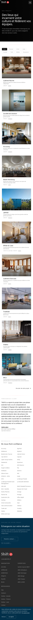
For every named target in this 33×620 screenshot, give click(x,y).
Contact (3, 605)
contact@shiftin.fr (6, 559)
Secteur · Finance (5, 599)
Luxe (24, 49)
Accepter (11, 616)
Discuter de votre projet (22, 388)
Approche (4, 570)
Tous (4, 49)
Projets (3, 576)
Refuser (4, 616)
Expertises (4, 573)
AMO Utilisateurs (22, 570)
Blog (2, 582)
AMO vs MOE (21, 582)
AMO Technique (22, 573)
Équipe (3, 579)
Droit (18, 49)
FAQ (2, 590)
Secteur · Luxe (5, 602)
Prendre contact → (9, 539)
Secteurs (3, 593)
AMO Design (21, 576)
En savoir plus (26, 613)
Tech (12, 52)
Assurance (26, 52)
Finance (11, 49)
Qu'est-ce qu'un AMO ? (24, 567)
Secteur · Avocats (5, 596)
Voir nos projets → (6, 543)
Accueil (3, 567)
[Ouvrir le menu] (30, 2)
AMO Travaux (21, 579)
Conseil (5, 52)
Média (18, 52)
